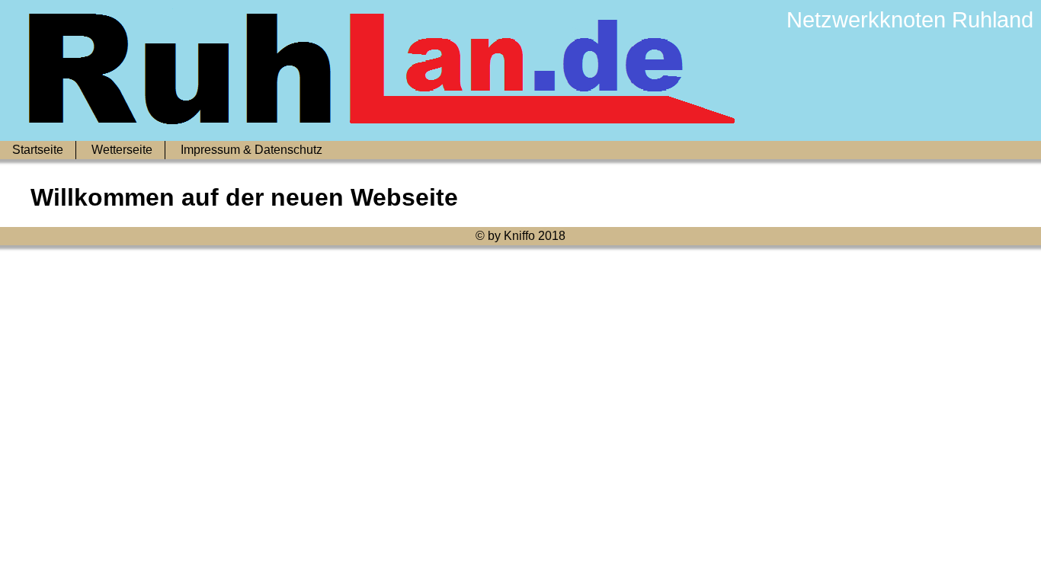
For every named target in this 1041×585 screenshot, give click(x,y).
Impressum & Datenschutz (251, 149)
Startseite (37, 149)
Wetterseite (121, 149)
